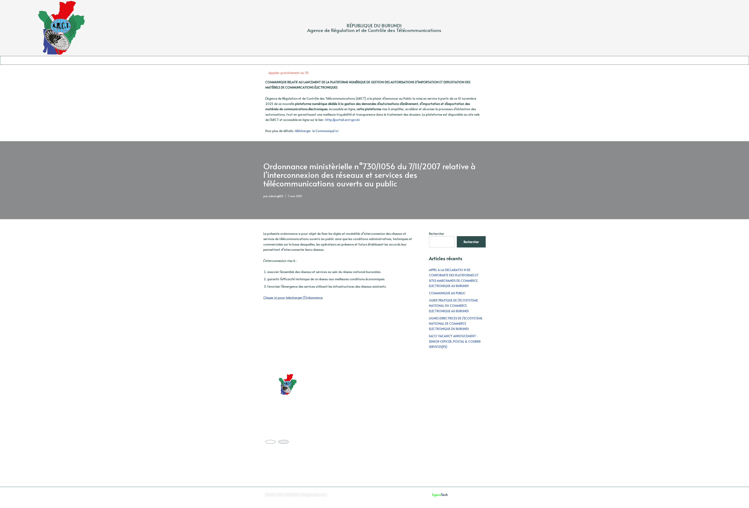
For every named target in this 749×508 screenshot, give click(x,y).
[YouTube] (283, 442)
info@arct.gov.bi (457, 418)
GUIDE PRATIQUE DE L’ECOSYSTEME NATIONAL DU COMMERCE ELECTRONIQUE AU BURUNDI (453, 305)
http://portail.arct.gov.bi (342, 119)
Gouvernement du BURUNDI (345, 384)
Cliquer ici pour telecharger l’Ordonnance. (293, 297)
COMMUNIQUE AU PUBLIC (447, 293)
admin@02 (276, 196)
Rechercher (436, 233)
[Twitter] (270, 442)
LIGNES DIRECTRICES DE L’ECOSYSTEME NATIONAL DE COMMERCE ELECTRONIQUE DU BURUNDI (455, 323)
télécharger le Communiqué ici (316, 131)
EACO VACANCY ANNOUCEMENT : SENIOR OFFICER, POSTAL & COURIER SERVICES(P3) (455, 341)
